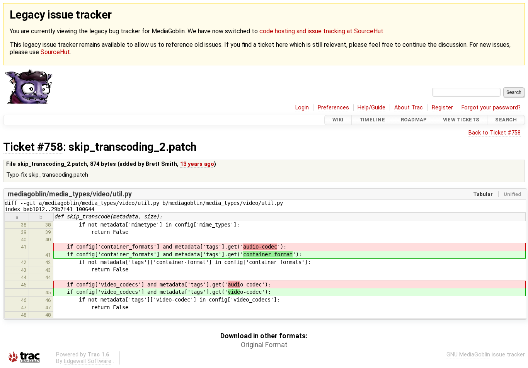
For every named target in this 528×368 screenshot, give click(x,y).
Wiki (338, 120)
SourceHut (55, 52)
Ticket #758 (33, 146)
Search (506, 120)
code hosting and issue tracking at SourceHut (321, 31)
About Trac (408, 107)
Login (302, 107)
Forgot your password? (491, 107)
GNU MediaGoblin (468, 354)
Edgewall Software (87, 361)
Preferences (333, 107)
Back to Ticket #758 (494, 132)
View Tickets (461, 120)
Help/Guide (371, 107)
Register (442, 107)
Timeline (372, 120)
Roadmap (414, 120)
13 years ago (197, 164)
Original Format (264, 345)
